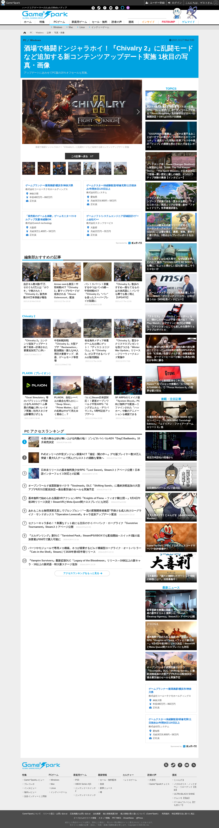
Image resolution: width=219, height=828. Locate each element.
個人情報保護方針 (110, 814)
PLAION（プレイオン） (37, 373)
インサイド (148, 22)
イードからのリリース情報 (85, 818)
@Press (139, 818)
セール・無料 (99, 22)
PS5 (77, 780)
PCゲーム (59, 22)
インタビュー (30, 788)
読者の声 (117, 22)
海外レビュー (30, 792)
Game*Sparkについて (31, 814)
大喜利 (152, 780)
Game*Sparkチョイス (159, 784)
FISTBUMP (168, 22)
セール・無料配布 (108, 780)
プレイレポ (29, 784)
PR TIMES (116, 818)
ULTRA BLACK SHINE (184, 794)
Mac (71, 27)
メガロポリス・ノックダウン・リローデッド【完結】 (185, 787)
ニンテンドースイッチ (85, 795)
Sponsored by (121, 243)
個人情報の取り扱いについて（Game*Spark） (139, 814)
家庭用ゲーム (79, 22)
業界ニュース (106, 788)
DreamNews (128, 818)
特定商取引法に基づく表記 (183, 814)
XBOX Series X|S (83, 784)
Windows (57, 27)
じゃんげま (179, 780)
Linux (82, 27)
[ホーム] (24, 32)
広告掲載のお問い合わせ (80, 814)
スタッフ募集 (104, 818)
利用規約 (165, 814)
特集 (42, 22)
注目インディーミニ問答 (35, 796)
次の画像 (137, 112)
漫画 (131, 22)
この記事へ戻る (82, 156)
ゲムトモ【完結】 (182, 798)
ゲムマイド (188, 22)
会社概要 (97, 814)
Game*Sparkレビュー (34, 780)
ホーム (28, 22)
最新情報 (102, 775)
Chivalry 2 (28, 316)
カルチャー (128, 775)
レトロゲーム (131, 780)
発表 (102, 784)
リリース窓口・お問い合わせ (55, 814)
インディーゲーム (100, 27)
